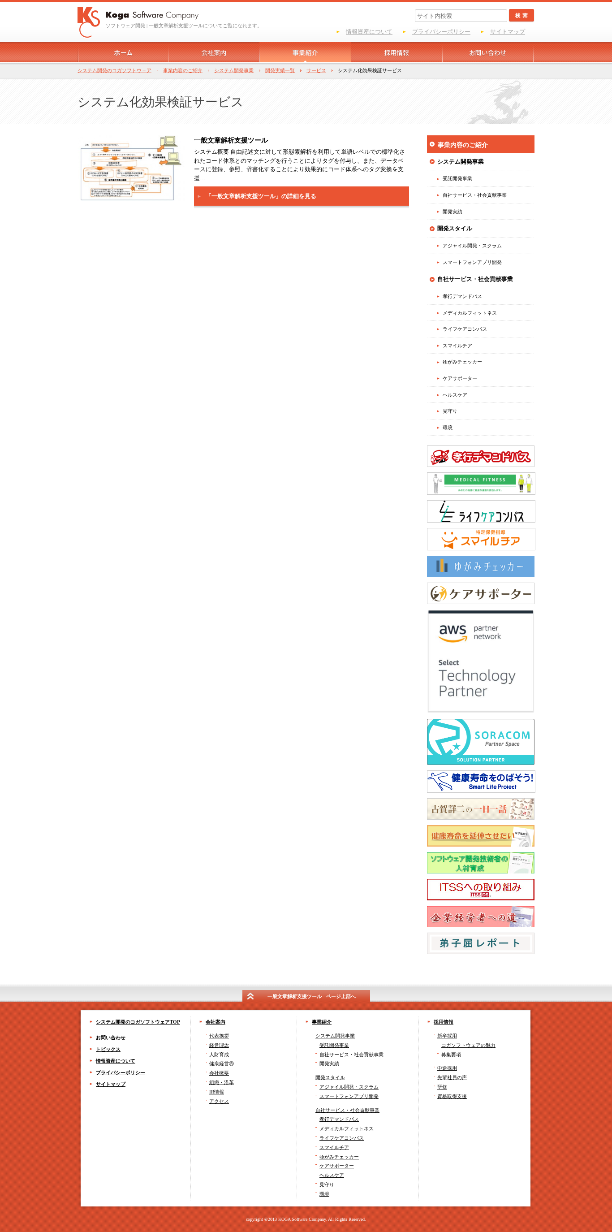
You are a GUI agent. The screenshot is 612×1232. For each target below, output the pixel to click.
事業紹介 (322, 1022)
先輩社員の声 (452, 1077)
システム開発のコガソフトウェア (114, 70)
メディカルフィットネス (346, 1128)
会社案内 (215, 1022)
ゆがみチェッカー (339, 1156)
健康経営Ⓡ (221, 1063)
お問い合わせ (110, 1037)
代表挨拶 (219, 1035)
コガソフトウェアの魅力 (468, 1045)
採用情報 (443, 1022)
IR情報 (216, 1091)
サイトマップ (507, 31)
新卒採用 (447, 1035)
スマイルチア (334, 1147)
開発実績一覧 (280, 70)
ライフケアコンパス (341, 1138)
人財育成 (219, 1054)
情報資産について (369, 31)
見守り (326, 1184)
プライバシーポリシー (441, 31)
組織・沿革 (221, 1082)
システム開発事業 (234, 70)
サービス (316, 70)
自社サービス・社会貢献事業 (347, 1110)
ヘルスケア (331, 1175)
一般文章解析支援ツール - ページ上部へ (311, 996)
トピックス (108, 1049)
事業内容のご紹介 (183, 70)
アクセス (219, 1101)
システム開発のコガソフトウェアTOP (138, 1022)
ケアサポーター (336, 1165)
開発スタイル (330, 1077)
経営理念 (219, 1045)
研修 (442, 1086)
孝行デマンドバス (339, 1119)
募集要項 (451, 1054)
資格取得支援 (452, 1096)
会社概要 (219, 1073)
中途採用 (447, 1068)
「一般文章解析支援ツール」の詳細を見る (261, 196)
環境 (324, 1194)
